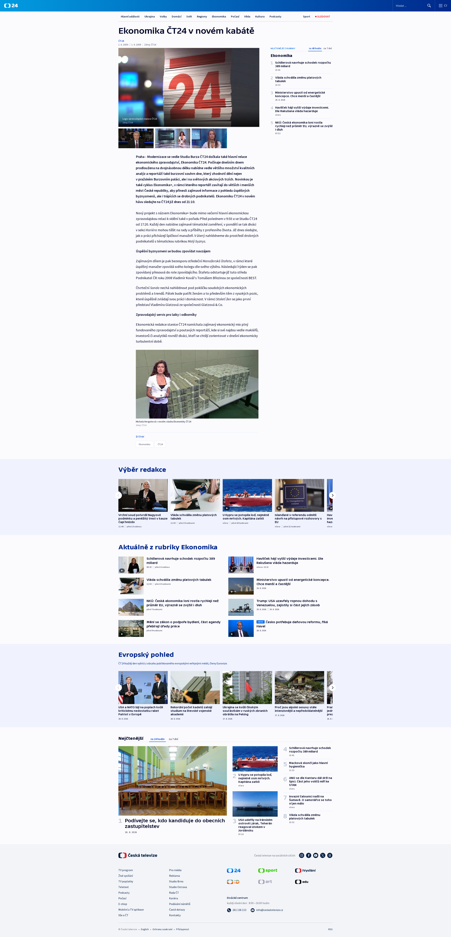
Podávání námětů (179, 904)
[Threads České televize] (330, 855)
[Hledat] (429, 5)
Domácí (176, 16)
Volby (163, 16)
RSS (330, 929)
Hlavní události (130, 16)
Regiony (202, 16)
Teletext (123, 887)
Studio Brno (176, 881)
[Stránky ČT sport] (267, 870)
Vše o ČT (123, 915)
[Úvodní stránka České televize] (138, 855)
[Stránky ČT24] (233, 870)
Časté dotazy (177, 909)
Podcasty (275, 16)
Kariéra (173, 898)
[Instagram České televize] (301, 855)
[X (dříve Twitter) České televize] (323, 855)
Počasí (235, 16)
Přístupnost (182, 929)
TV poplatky (125, 881)
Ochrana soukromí (162, 929)
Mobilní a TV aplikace (131, 909)
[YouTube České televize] (316, 855)
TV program (125, 870)
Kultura (260, 16)
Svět (189, 16)
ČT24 (121, 40)
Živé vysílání (125, 875)
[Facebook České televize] (308, 855)
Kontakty (175, 915)
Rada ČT (174, 892)
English (145, 929)
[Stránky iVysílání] (305, 870)
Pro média (175, 870)
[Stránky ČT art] (265, 881)
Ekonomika (219, 16)
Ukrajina (149, 16)
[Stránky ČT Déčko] (233, 881)
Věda (247, 16)
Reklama (174, 875)
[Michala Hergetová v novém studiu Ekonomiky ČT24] (197, 384)
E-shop (122, 904)
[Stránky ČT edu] (301, 881)
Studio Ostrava (178, 887)
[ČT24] (11, 6)
